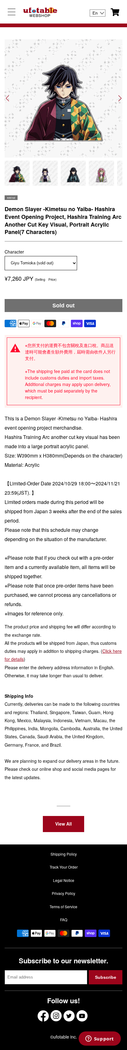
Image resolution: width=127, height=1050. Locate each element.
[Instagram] (56, 1016)
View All (63, 824)
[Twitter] (69, 1016)
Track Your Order (64, 867)
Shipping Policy (64, 854)
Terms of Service (63, 906)
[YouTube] (82, 1016)
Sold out (63, 305)
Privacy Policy (63, 893)
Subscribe (105, 977)
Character (14, 252)
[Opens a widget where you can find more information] (99, 1039)
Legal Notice (63, 880)
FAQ (63, 919)
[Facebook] (43, 1016)
